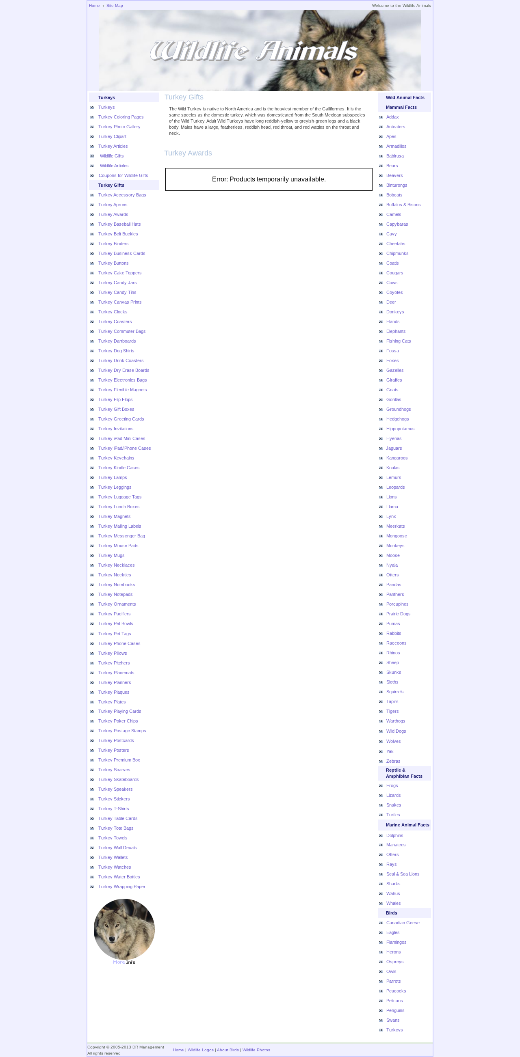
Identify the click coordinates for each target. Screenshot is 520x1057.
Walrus (393, 893)
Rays (391, 864)
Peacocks (396, 990)
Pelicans (394, 1000)
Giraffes (394, 380)
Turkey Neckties (114, 574)
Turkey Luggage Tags (120, 496)
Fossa (392, 350)
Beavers (394, 175)
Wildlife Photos (256, 1050)
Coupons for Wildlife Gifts (123, 175)
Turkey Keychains (116, 457)
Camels (393, 214)
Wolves (393, 741)
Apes (391, 136)
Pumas (393, 623)
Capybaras (397, 224)
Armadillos (396, 146)
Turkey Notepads (115, 594)
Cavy (391, 233)
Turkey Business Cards (121, 253)
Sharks (393, 883)
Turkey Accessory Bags (122, 194)
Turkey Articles (113, 146)
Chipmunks (397, 253)
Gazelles (395, 370)
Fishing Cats (398, 341)
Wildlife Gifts (111, 155)
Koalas (393, 467)
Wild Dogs (396, 731)
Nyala (392, 565)
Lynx (391, 516)
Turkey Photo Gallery (119, 126)
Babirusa (395, 155)
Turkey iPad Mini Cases (121, 438)
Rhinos (393, 652)
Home (94, 5)
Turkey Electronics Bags (122, 380)
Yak (390, 751)
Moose (393, 555)
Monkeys (395, 545)
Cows (392, 282)
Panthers (395, 594)
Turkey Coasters (115, 321)
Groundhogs (398, 409)
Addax (392, 116)
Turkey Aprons (113, 204)
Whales (393, 903)
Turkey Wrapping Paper (121, 886)
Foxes (392, 360)
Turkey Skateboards (118, 779)
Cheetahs (395, 243)
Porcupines (397, 604)
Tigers (392, 711)
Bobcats (394, 194)
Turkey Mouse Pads (118, 545)
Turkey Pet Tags (114, 633)
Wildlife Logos (201, 1050)
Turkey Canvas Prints (120, 302)
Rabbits (393, 633)
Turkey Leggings (115, 487)
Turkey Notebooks (116, 584)
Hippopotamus (400, 428)
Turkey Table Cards (118, 818)
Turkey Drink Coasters (121, 360)
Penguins (395, 1010)
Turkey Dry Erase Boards (124, 370)
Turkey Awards (113, 214)
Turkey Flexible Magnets (122, 389)
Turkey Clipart (112, 136)
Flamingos (396, 942)
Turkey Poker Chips (118, 720)
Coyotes (394, 292)
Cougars (394, 272)
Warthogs (395, 720)
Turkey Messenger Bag (121, 535)
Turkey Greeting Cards (121, 418)
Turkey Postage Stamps (122, 730)
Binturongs (396, 185)
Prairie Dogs (398, 613)
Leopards (395, 487)
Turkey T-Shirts (113, 808)
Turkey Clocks (113, 311)
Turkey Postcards (116, 740)
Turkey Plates (112, 701)
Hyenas (394, 438)
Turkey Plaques (114, 692)
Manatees (396, 844)
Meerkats (395, 526)
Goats (392, 389)
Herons (393, 951)
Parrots (393, 981)
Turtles (393, 814)
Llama (392, 506)
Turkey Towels (113, 837)
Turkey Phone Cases (119, 643)
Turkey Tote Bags (116, 828)
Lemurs (393, 477)
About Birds (228, 1050)
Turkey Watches (114, 867)
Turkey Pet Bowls (115, 623)
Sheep (392, 662)
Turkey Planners (114, 682)
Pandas (393, 584)
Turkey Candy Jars (117, 282)
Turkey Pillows (112, 653)
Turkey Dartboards (117, 341)
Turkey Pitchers (114, 662)
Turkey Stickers (114, 798)
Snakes (393, 804)
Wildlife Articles (114, 165)
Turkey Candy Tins (117, 292)
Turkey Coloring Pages (121, 116)
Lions (391, 496)
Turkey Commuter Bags (122, 331)
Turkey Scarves (114, 769)
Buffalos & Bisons (403, 204)
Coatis (392, 263)
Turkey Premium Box (119, 759)
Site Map (114, 5)
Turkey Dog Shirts (116, 350)
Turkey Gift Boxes (116, 409)
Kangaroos (397, 457)
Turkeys (106, 107)
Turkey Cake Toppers (120, 272)
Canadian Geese (403, 922)
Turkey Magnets (114, 516)
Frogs (392, 785)
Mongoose (396, 535)
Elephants (396, 331)
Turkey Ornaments (117, 604)
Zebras (393, 761)
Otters (392, 574)
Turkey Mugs (111, 555)
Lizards (393, 795)
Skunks (393, 672)
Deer (391, 302)
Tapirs (392, 701)
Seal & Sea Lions (403, 873)
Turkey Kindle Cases (119, 467)
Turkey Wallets (113, 857)
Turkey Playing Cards (119, 711)
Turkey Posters (113, 750)
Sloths (392, 682)
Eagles (393, 932)
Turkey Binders (113, 243)
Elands (393, 321)
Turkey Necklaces (116, 565)
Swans (393, 1020)
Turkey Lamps (112, 477)
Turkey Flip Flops (115, 399)
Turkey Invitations (116, 428)
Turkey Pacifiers (114, 613)
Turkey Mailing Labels (119, 526)
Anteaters (395, 126)
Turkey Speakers (115, 789)
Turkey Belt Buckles (118, 233)
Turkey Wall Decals (117, 847)
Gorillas (393, 399)
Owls (391, 971)
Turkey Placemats (116, 672)
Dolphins (394, 835)
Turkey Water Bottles (119, 876)
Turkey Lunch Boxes (119, 506)
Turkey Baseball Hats (119, 224)
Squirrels (395, 691)
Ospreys (395, 961)
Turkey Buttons (113, 263)
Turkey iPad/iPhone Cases (124, 448)
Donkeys (395, 311)
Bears (392, 165)
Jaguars (394, 448)
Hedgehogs (397, 418)
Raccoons (396, 643)
